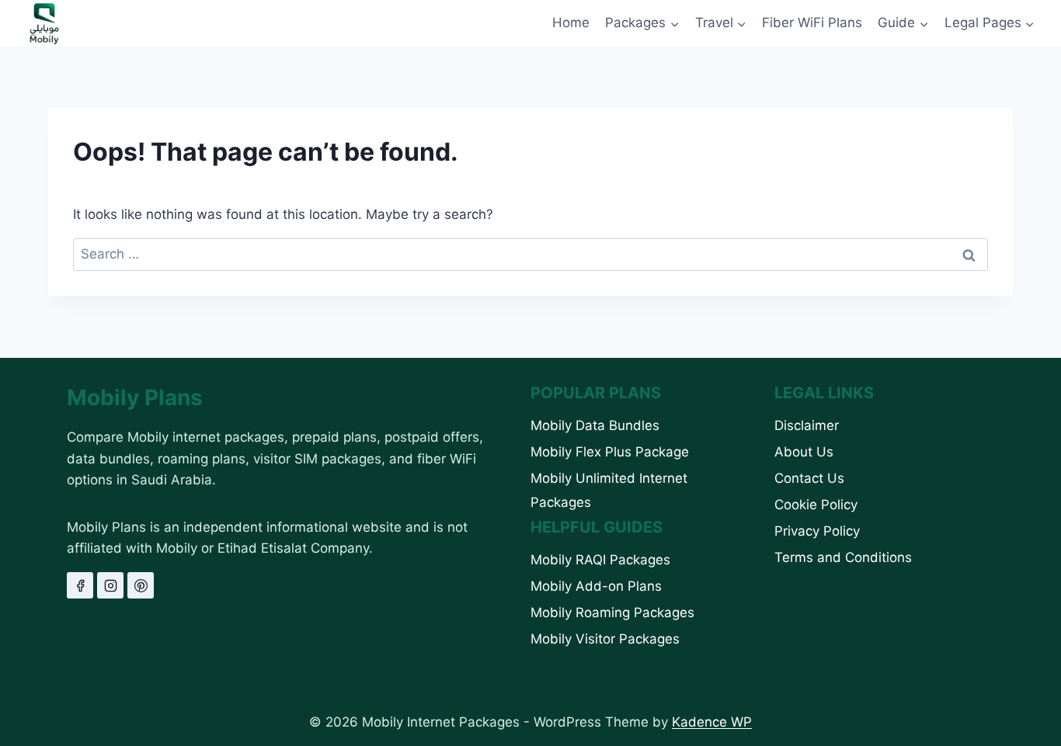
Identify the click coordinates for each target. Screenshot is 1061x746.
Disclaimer (806, 425)
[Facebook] (80, 585)
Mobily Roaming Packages (612, 612)
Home (571, 22)
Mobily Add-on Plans (596, 586)
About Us (803, 452)
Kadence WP (712, 722)
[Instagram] (110, 585)
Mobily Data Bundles (594, 425)
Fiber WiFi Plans (812, 22)
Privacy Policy (817, 531)
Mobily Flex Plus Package (609, 452)
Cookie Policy (815, 504)
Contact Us (809, 478)
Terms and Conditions (843, 557)
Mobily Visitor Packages (605, 639)
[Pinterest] (140, 585)
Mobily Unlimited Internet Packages (608, 490)
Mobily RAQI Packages (600, 559)
